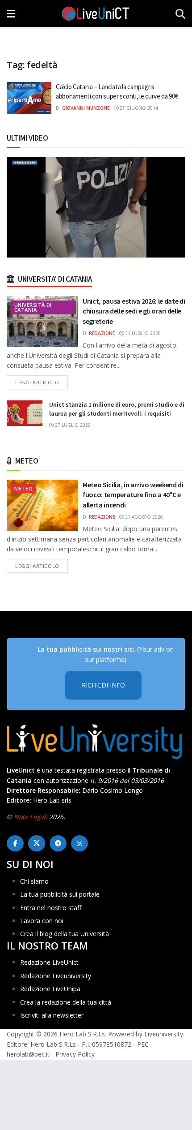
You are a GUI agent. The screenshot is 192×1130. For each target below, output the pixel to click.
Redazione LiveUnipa (50, 988)
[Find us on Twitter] (36, 843)
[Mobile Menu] (11, 13)
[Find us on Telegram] (58, 843)
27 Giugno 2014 (138, 108)
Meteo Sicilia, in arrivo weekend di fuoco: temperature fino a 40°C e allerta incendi (133, 494)
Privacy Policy (75, 1054)
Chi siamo (34, 881)
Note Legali (30, 816)
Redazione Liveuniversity (55, 975)
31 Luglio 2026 (142, 333)
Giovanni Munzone (85, 108)
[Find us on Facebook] (15, 843)
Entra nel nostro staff (50, 907)
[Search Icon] (180, 13)
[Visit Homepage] (95, 13)
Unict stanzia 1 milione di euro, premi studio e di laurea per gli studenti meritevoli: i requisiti (116, 408)
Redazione (102, 333)
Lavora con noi (41, 920)
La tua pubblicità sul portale (60, 894)
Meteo (23, 488)
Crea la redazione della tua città (65, 1002)
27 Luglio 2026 (72, 425)
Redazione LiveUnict (49, 962)
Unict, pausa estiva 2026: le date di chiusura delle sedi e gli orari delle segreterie (134, 311)
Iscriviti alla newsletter (51, 1015)
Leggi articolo (41, 382)
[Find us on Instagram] (79, 843)
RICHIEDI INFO (103, 685)
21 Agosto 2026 (143, 517)
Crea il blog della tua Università (64, 933)
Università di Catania (33, 307)
